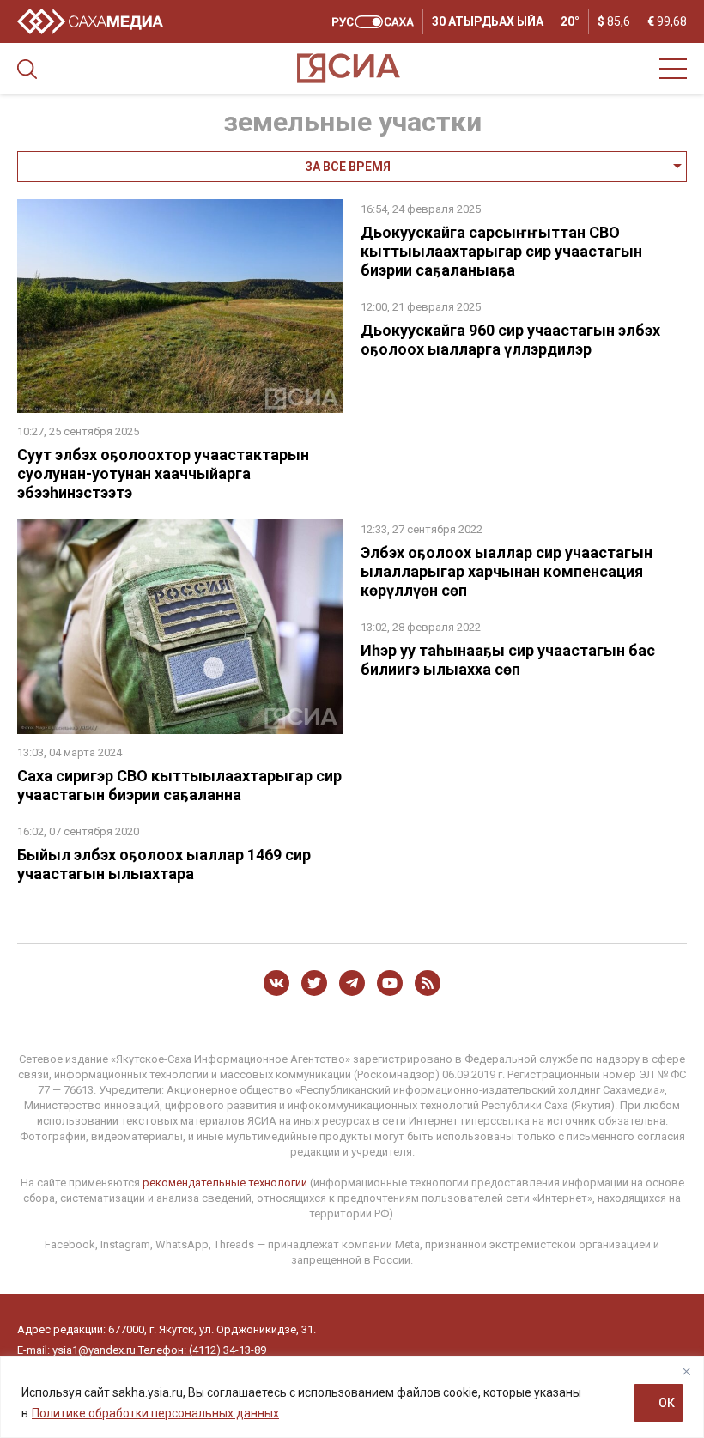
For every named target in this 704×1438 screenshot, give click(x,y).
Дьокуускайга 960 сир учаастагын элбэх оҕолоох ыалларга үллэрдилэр (510, 339)
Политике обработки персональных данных (155, 1413)
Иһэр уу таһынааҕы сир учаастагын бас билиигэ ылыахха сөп (508, 659)
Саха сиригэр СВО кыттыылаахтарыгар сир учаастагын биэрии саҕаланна (179, 785)
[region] (352, 1397)
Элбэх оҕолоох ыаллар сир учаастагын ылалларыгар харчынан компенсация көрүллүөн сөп (506, 571)
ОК (666, 1403)
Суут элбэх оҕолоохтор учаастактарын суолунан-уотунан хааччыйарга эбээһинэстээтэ (163, 473)
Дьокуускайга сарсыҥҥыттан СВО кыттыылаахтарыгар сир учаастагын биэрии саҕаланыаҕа (501, 251)
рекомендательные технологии (225, 1182)
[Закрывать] (686, 1371)
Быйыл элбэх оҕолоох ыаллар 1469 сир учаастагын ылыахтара (164, 864)
